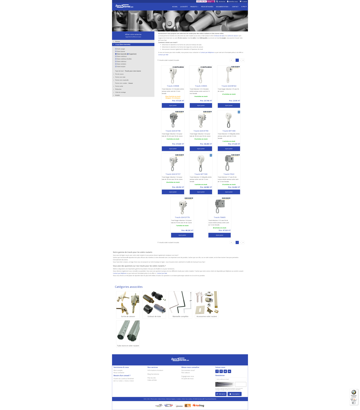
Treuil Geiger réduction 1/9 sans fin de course (228, 90)
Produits (193, 7)
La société (184, 7)
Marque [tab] (117, 41)
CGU (148, 399)
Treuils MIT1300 (228, 131)
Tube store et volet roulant (128, 346)
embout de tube (219, 36)
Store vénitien (121, 64)
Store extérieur (122, 56)
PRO (244, 7)
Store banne (121, 51)
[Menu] (357, 390)
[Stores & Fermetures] (179, 405)
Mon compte (118, 370)
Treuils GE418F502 (229, 86)
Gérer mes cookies (187, 399)
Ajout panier (173, 105)
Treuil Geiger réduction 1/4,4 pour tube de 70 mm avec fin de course (172, 135)
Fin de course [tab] (119, 74)
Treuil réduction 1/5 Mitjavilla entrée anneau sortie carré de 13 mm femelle (201, 179)
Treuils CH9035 (201, 86)
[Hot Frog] (199, 405)
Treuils (148, 29)
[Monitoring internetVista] (158, 405)
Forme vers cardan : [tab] (124, 83)
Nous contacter (119, 373)
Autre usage (121, 49)
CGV (145, 399)
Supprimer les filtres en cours (133, 37)
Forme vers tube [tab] (120, 77)
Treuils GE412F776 (182, 217)
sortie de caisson (233, 36)
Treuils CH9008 (173, 86)
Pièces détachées (207, 7)
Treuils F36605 (219, 217)
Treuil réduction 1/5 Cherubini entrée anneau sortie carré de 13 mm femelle (173, 91)
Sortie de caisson (128, 316)
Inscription (236, 394)
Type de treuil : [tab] (128, 71)
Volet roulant (121, 66)
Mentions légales (170, 399)
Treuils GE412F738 (173, 131)
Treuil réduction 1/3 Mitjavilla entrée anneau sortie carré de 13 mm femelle (229, 136)
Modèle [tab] (117, 95)
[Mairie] (168, 405)
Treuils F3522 (229, 174)
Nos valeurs (185, 373)
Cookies (179, 399)
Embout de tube (154, 316)
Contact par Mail (163, 55)
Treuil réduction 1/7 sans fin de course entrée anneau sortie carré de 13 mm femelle (228, 179)
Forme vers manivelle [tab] (122, 80)
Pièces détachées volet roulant (135, 29)
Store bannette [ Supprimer (126, 54)
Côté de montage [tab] (120, 92)
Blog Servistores (153, 374)
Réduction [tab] (118, 89)
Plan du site (151, 378)
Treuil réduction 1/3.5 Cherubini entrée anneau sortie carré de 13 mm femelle (200, 91)
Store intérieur (121, 61)
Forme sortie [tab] (119, 86)
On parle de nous (187, 379)
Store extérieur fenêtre (124, 59)
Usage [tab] (122, 44)
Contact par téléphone (207, 52)
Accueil (174, 7)
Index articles (152, 380)
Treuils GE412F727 (173, 174)
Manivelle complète (180, 316)
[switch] (354, 403)
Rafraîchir (222, 394)
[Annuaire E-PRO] (188, 405)
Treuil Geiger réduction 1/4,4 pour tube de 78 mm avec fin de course (200, 135)
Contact (235, 7)
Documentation (222, 7)
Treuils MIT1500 (200, 174)
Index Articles (161, 399)
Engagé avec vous (187, 376)
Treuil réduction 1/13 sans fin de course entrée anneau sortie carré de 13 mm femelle (218, 222)
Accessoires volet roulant (207, 316)
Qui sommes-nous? (188, 370)
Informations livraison (155, 370)
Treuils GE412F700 (201, 131)
